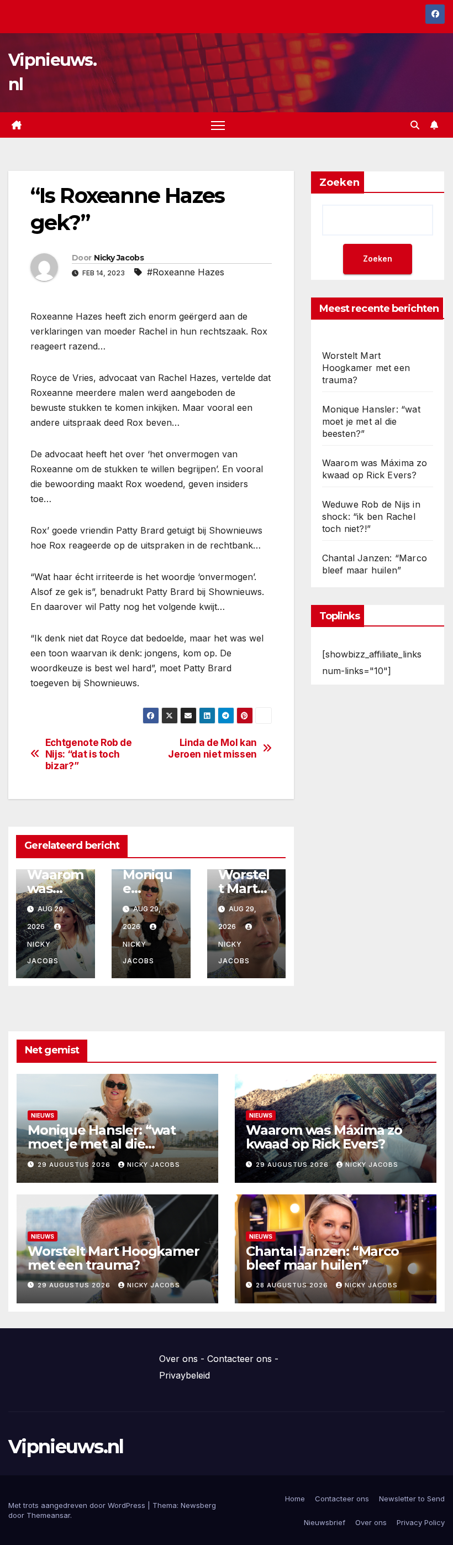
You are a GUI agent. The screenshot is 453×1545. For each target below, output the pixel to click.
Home (295, 1498)
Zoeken (339, 182)
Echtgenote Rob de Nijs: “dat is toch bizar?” (88, 754)
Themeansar (48, 1515)
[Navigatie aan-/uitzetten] (217, 125)
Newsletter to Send (412, 1498)
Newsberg (198, 1505)
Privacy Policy (421, 1522)
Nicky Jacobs (119, 258)
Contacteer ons (239, 1358)
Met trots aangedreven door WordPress (78, 1505)
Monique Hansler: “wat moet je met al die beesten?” (371, 421)
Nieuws (42, 1115)
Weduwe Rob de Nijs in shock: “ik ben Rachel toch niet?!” (371, 516)
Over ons (178, 1358)
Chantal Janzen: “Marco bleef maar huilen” (322, 1258)
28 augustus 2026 (293, 1285)
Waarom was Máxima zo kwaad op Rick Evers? (324, 1137)
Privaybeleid (184, 1375)
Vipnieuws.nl (66, 1446)
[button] (414, 125)
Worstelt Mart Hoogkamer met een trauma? (366, 367)
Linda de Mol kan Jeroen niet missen (212, 748)
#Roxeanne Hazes (185, 272)
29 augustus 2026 (75, 1164)
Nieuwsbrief (324, 1522)
